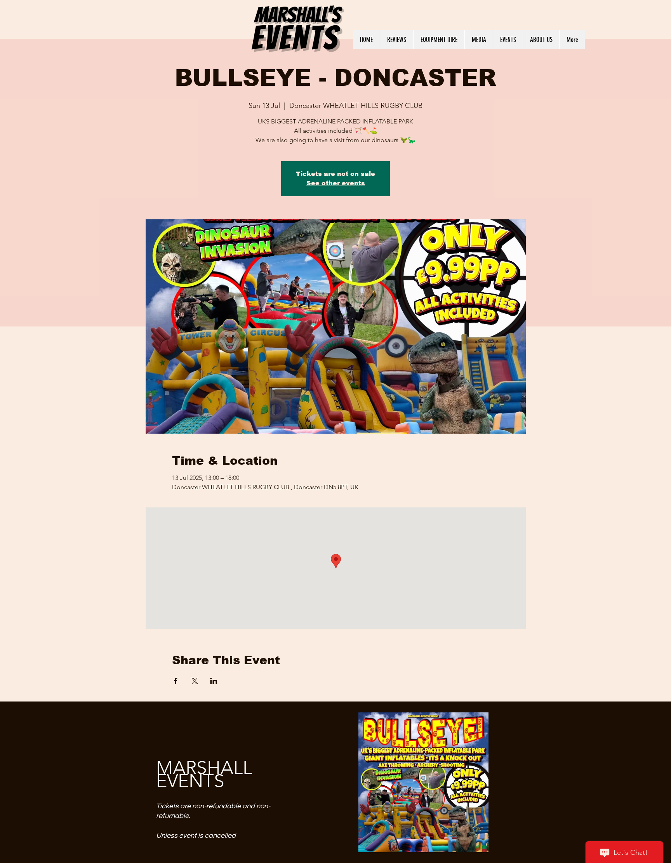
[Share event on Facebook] (175, 681)
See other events (335, 183)
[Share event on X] (194, 681)
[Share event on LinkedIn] (213, 681)
